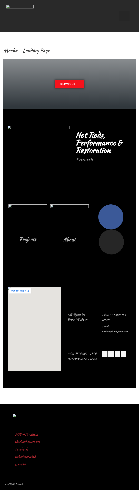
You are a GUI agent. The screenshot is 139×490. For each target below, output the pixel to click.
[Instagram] (111, 241)
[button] (69, 84)
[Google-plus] (117, 354)
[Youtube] (123, 354)
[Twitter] (111, 354)
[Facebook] (110, 216)
